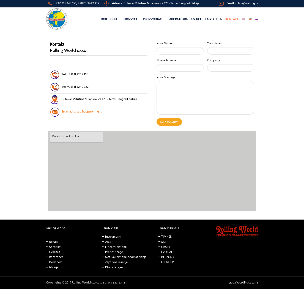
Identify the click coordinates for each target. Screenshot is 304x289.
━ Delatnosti (54, 262)
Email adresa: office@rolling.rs (81, 111)
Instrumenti (113, 236)
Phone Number (167, 60)
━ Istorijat (52, 267)
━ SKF (162, 242)
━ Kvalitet (53, 252)
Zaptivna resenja (116, 262)
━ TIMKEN (165, 236)
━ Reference (55, 257)
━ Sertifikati (54, 247)
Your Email (214, 43)
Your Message (166, 77)
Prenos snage (114, 252)
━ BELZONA (166, 257)
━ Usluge (52, 242)
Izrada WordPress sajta (243, 282)
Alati (108, 242)
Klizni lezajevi (114, 267)
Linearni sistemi (116, 247)
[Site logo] (57, 19)
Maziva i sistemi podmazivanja (125, 257)
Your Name (164, 43)
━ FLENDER (166, 262)
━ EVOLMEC (166, 252)
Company (213, 60)
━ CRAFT (164, 247)
